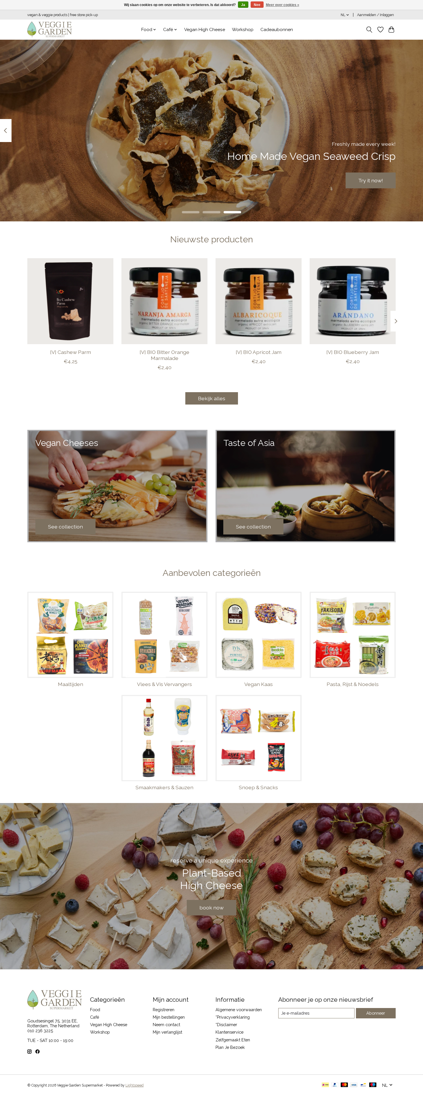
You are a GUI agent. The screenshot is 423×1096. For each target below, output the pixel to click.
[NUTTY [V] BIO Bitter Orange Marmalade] (164, 301)
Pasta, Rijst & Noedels (353, 684)
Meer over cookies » (282, 5)
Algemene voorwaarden (239, 1009)
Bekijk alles (211, 398)
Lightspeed (134, 1085)
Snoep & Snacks (258, 787)
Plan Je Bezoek (230, 1047)
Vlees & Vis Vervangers (164, 684)
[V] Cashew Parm (70, 352)
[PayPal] (335, 1085)
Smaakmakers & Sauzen (164, 787)
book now (211, 908)
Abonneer (375, 1013)
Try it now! (370, 180)
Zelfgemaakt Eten (233, 1039)
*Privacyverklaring (233, 1017)
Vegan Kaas (258, 684)
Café (94, 1017)
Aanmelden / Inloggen (375, 15)
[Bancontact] (363, 1085)
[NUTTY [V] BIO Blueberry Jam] (353, 301)
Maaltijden (70, 684)
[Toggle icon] (369, 29)
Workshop (243, 29)
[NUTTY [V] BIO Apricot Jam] (259, 301)
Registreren (163, 1009)
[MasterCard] (344, 1085)
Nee (257, 5)
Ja (243, 5)
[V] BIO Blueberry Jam (352, 352)
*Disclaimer (226, 1024)
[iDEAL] (325, 1085)
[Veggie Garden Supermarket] (49, 29)
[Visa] (354, 1085)
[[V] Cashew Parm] (70, 301)
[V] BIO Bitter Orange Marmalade (164, 355)
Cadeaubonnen (276, 29)
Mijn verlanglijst (167, 1032)
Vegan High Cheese (204, 29)
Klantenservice (229, 1032)
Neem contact (166, 1024)
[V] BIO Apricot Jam (258, 352)
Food (95, 1009)
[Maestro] (373, 1085)
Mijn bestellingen (169, 1017)
